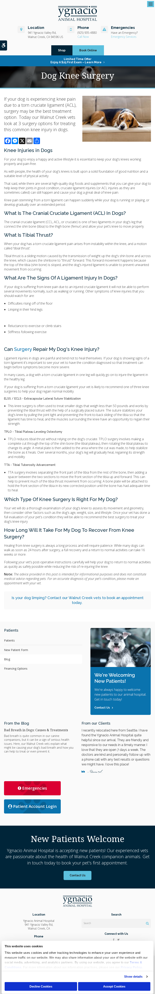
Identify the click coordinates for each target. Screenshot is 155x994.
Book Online (88, 50)
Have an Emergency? (124, 33)
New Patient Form (16, 650)
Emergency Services (123, 37)
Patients (9, 640)
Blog (7, 659)
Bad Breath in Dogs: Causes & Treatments (36, 730)
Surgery (23, 349)
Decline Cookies (40, 986)
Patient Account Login (35, 806)
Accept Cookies (114, 986)
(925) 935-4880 (87, 33)
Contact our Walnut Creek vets (74, 598)
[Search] (147, 923)
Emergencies (34, 788)
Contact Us (77, 875)
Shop (61, 50)
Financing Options (15, 668)
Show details (133, 976)
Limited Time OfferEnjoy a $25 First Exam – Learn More (76, 60)
